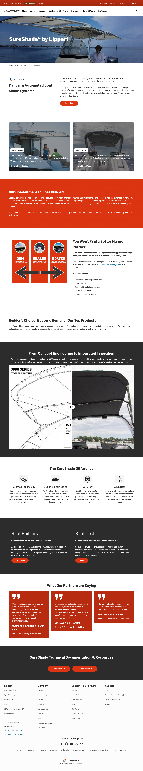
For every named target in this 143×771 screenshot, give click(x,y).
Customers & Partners (58, 11)
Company (75, 11)
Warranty (108, 704)
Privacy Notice (41, 750)
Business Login (16, 3)
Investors (102, 3)
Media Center (76, 718)
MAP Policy (75, 709)
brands (27, 66)
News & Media (88, 11)
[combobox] (135, 3)
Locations (41, 695)
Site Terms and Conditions (25, 750)
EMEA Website (9, 714)
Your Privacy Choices (119, 750)
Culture (40, 699)
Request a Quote (77, 695)
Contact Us (102, 11)
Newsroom (41, 728)
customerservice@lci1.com (13, 730)
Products (42, 11)
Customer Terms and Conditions (98, 750)
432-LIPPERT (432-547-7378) (13, 734)
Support (122, 3)
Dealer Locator (76, 714)
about (19, 66)
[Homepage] (12, 11)
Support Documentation (113, 695)
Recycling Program (79, 750)
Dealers (74, 704)
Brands (40, 718)
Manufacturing (28, 11)
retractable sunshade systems (108, 264)
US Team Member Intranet (12, 709)
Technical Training (111, 699)
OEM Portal (75, 699)
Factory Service (44, 3)
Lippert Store (8, 695)
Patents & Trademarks (45, 723)
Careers (112, 3)
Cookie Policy (65, 750)
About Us (41, 690)
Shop (6, 3)
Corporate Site (30, 3)
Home (11, 66)
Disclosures (53, 750)
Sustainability (42, 704)
